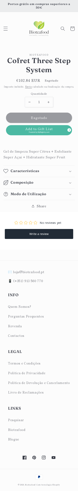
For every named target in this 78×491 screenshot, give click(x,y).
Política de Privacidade (26, 373)
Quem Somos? (19, 306)
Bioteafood (17, 429)
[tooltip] (69, 130)
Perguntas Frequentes (26, 316)
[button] (5, 28)
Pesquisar (16, 420)
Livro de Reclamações (26, 392)
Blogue (13, 439)
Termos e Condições (24, 363)
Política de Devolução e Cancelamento (39, 382)
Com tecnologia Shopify (48, 484)
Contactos (16, 335)
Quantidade (39, 93)
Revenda (15, 326)
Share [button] (41, 206)
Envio (28, 86)
